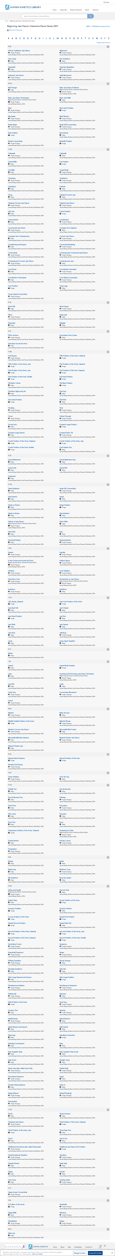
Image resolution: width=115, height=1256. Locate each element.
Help (69, 1247)
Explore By (63, 10)
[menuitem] (6, 21)
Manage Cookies (79, 1253)
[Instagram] (100, 1248)
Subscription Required (15, 30)
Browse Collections (76, 10)
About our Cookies (37, 1254)
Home (55, 10)
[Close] (112, 1253)
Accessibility (78, 1247)
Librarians (95, 10)
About (87, 10)
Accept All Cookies (95, 1253)
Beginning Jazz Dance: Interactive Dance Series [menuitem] (22, 21)
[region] (57, 1253)
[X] (104, 1246)
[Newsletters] (100, 1246)
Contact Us (88, 1247)
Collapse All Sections (103, 42)
